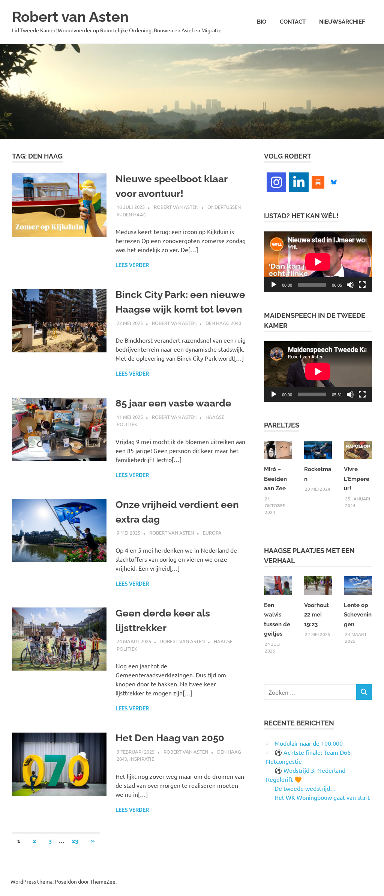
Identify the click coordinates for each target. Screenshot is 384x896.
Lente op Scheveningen (358, 615)
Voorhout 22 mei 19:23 (316, 615)
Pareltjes (281, 425)
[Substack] (318, 181)
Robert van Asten (70, 16)
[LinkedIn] (299, 182)
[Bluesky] (334, 181)
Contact (293, 21)
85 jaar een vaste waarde (173, 403)
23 (75, 841)
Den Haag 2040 (223, 323)
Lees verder (132, 265)
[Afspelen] (274, 285)
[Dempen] (350, 285)
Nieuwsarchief (342, 21)
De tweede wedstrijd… (305, 788)
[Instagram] (276, 182)
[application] (318, 261)
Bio (261, 21)
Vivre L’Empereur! (356, 479)
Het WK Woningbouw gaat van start (322, 797)
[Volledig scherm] (362, 285)
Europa (212, 532)
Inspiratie (141, 758)
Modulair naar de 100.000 (308, 743)
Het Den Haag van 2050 (170, 737)
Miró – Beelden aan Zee (275, 479)
